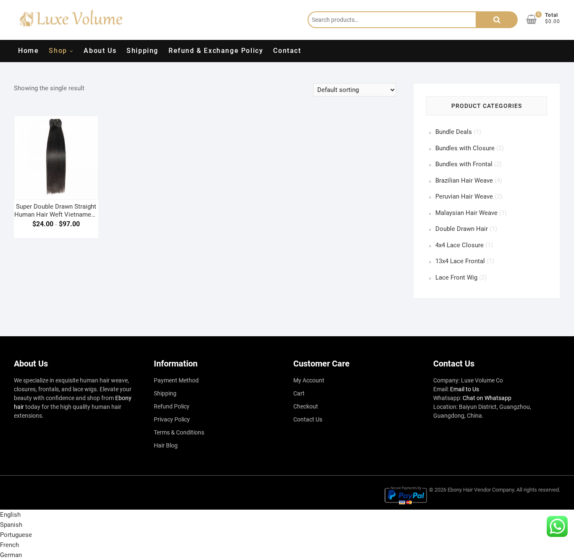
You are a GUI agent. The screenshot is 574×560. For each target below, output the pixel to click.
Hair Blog (166, 445)
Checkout (305, 406)
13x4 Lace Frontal (460, 261)
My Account (308, 380)
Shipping (142, 51)
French (9, 545)
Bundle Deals (453, 132)
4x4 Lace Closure (459, 245)
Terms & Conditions (179, 432)
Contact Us (307, 419)
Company (503, 490)
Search (497, 19)
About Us (100, 51)
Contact (287, 51)
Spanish (11, 525)
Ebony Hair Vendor (469, 490)
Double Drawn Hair (461, 229)
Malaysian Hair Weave (466, 213)
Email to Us (464, 389)
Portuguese (16, 535)
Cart (299, 393)
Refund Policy (172, 406)
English (10, 514)
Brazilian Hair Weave (464, 180)
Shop (58, 51)
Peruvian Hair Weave (464, 196)
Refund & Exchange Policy (216, 51)
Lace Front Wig (456, 277)
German (11, 555)
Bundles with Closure (465, 148)
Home (28, 51)
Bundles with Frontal (463, 164)
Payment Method (176, 380)
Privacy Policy (172, 419)
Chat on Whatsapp (487, 398)
